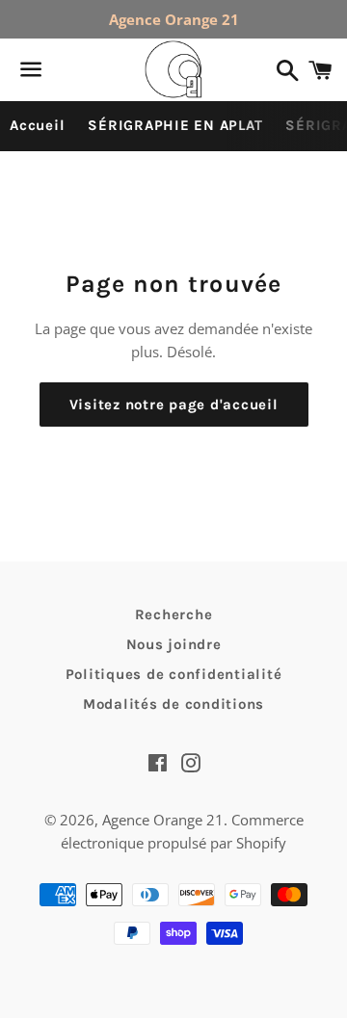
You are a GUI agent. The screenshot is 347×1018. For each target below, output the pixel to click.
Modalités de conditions (173, 704)
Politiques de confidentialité (174, 674)
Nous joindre (174, 644)
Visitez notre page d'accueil (174, 404)
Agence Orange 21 (163, 819)
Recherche (174, 614)
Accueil (37, 125)
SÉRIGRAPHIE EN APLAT (175, 125)
